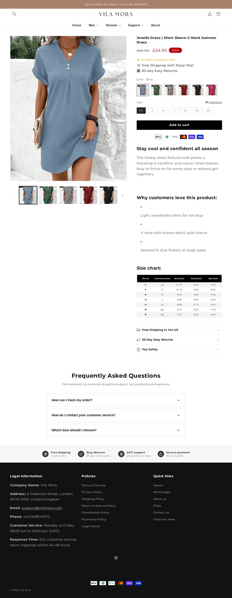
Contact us (161, 512)
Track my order (164, 519)
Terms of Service (93, 485)
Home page (161, 492)
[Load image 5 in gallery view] (109, 195)
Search (158, 485)
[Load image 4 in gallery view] (88, 195)
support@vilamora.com (42, 508)
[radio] (143, 90)
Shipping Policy (93, 499)
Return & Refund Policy (99, 505)
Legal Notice (91, 526)
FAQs (157, 505)
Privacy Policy (92, 492)
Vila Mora (25, 590)
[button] (14, 14)
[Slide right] (123, 195)
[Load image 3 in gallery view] (68, 195)
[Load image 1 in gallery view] (28, 195)
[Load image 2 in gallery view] (48, 195)
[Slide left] (14, 195)
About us (159, 499)
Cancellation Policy (95, 512)
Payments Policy (94, 519)
